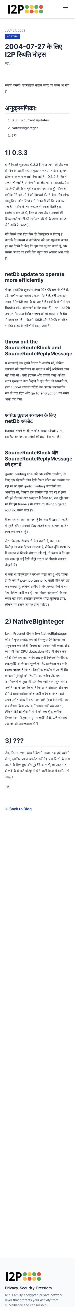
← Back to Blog (18, 809)
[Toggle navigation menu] (66, 9)
